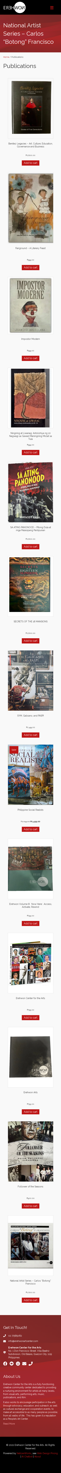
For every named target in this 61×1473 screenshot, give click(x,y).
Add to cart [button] (30, 162)
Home (6, 57)
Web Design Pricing (47, 1453)
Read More (9, 1423)
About (37, 1456)
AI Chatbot (27, 1456)
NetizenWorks (24, 1453)
